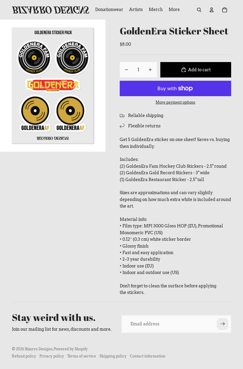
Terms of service (81, 356)
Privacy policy (51, 356)
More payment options (175, 102)
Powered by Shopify (71, 349)
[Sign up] (222, 324)
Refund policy (24, 356)
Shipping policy (113, 356)
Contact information (147, 356)
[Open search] (199, 9)
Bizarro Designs (38, 349)
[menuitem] (174, 9)
